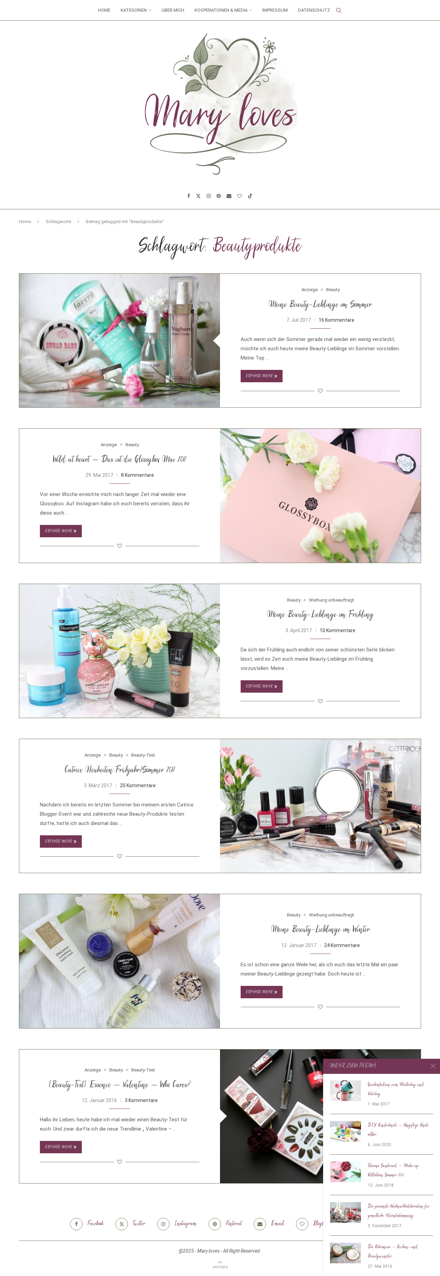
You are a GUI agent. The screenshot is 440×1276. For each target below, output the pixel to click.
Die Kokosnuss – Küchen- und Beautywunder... (393, 1252)
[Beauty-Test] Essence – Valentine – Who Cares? (119, 1085)
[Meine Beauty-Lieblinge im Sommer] (119, 340)
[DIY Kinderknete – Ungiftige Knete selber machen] (345, 1131)
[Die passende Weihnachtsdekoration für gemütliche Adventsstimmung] (345, 1212)
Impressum (275, 10)
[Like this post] (320, 391)
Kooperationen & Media (221, 10)
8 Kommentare (137, 475)
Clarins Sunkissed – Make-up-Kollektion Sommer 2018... (394, 1171)
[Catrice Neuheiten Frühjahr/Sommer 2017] (320, 806)
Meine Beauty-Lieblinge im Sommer (320, 305)
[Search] (338, 10)
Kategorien (134, 10)
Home (104, 10)
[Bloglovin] (239, 196)
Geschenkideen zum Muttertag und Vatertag (396, 1089)
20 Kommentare (138, 785)
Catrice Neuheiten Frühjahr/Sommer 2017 (120, 770)
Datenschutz (314, 10)
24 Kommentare (342, 945)
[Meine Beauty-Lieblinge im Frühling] (119, 651)
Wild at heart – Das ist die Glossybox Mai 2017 (119, 460)
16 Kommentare (336, 320)
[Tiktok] (250, 196)
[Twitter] (198, 196)
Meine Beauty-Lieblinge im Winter (320, 930)
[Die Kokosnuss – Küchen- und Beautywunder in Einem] (345, 1253)
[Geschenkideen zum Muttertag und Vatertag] (345, 1090)
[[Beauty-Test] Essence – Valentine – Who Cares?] (320, 1116)
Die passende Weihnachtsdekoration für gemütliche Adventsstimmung (399, 1211)
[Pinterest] (219, 196)
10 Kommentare (337, 630)
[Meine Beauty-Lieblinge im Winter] (119, 961)
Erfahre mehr (259, 376)
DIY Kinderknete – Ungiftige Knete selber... (398, 1130)
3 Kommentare (141, 1100)
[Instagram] (209, 196)
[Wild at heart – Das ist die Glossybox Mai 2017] (320, 495)
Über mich (173, 10)
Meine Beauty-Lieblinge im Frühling (320, 615)
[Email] (229, 196)
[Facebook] (188, 196)
